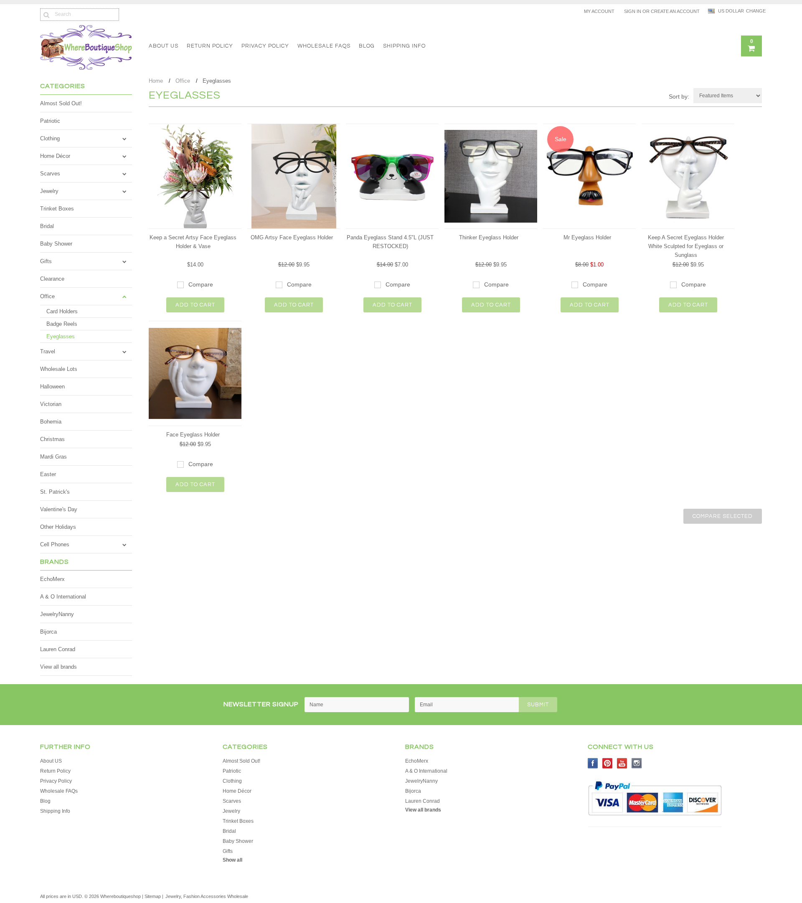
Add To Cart (195, 305)
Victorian (50, 404)
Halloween (52, 386)
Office (47, 296)
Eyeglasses (60, 336)
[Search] (46, 14)
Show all (232, 860)
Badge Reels (61, 324)
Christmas (52, 439)
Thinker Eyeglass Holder (488, 237)
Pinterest (607, 763)
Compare (200, 284)
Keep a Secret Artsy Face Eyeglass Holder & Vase (193, 241)
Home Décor (55, 156)
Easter (48, 474)
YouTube (622, 763)
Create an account (675, 11)
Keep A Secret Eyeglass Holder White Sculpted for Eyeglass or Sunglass (686, 246)
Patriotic (50, 121)
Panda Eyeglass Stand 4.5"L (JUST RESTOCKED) (390, 241)
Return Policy (210, 46)
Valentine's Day (58, 509)
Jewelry (49, 191)
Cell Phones (54, 544)
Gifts (46, 261)
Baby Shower (56, 244)
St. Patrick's (55, 492)
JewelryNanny (57, 614)
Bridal (47, 226)
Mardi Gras (53, 457)
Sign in (632, 11)
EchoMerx (52, 579)
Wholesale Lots (58, 369)
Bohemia (50, 422)
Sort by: (679, 96)
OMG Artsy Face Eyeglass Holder (292, 237)
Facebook (593, 763)
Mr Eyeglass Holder (587, 237)
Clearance (52, 279)
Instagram (637, 763)
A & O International (63, 597)
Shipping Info (404, 46)
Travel (47, 351)
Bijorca (48, 632)
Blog (367, 46)
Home (156, 81)
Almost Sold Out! (61, 103)
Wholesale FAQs (323, 46)
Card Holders (62, 311)
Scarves (50, 173)
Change (754, 10)
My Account (599, 11)
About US (163, 46)
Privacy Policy (265, 46)
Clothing (50, 138)
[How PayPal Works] (654, 819)
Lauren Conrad (57, 649)
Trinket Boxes (57, 208)
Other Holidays (58, 527)
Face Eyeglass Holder (193, 434)
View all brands (58, 667)
